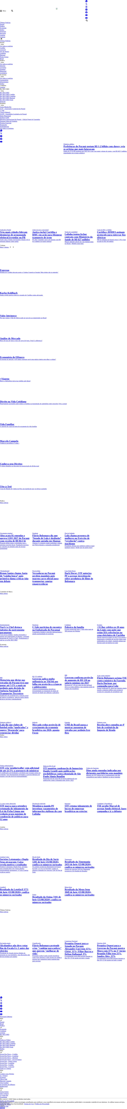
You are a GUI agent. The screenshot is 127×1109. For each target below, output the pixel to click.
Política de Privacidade (7, 1101)
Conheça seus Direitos (7, 1074)
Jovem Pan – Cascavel (7, 1067)
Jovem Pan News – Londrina (9, 1056)
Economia (3, 28)
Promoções (3, 125)
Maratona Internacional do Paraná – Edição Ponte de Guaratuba (20, 119)
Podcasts (2, 101)
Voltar (2, 44)
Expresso (3, 1077)
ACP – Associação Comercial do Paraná (12, 109)
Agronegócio (4, 80)
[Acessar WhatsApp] (86, 2)
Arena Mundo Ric (5, 107)
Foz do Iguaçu (4, 51)
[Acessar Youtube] (86, 16)
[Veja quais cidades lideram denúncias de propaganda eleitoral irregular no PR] (15, 217)
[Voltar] (10, 247)
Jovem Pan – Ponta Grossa (8, 1061)
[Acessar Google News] (86, 18)
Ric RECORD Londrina (7, 96)
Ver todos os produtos (7, 128)
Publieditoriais (4, 126)
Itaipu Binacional (5, 116)
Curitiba (2, 48)
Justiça (2, 30)
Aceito (2, 1106)
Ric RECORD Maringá (7, 98)
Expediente (3, 1097)
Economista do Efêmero (7, 1084)
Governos (3, 67)
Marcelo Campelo (5, 1081)
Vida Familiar (4, 1083)
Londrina (3, 53)
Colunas (2, 37)
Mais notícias (4, 503)
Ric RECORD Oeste (6, 100)
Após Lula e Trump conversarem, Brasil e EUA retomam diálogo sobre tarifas (15, 240)
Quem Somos (4, 1092)
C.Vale (2, 110)
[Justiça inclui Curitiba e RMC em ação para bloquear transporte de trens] (47, 217)
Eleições (2, 66)
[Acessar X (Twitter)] (86, 4)
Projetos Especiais (5, 123)
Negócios (3, 31)
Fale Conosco (4, 1093)
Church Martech (5, 112)
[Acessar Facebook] (86, 13)
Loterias (2, 35)
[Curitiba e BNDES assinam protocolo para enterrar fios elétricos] (112, 217)
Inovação (3, 33)
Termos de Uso (29, 1104)
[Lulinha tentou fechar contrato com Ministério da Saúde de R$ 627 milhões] (80, 218)
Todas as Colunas (5, 1068)
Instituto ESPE (4, 118)
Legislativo (3, 73)
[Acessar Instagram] (86, 10)
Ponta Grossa (4, 57)
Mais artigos (4, 593)
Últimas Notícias (5, 22)
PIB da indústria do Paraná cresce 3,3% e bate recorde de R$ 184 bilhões (111, 240)
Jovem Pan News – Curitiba (9, 1054)
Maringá (2, 55)
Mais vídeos (4, 737)
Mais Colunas (4, 247)
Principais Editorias (6, 1016)
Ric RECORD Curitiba (7, 94)
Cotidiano (3, 1031)
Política (2, 26)
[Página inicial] (30, 995)
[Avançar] (13, 247)
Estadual (2, 69)
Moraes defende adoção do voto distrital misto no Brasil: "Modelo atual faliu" (79, 242)
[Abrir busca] (12, 11)
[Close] (1, 39)
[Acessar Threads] (86, 7)
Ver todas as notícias (6, 46)
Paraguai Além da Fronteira (8, 121)
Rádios (2, 1049)
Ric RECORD (4, 92)
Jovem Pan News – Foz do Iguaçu (11, 1059)
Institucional (4, 1086)
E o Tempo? (4, 1076)
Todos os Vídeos (5, 1040)
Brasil (2, 59)
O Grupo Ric (4, 1095)
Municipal (3, 71)
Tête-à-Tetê (3, 1079)
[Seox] (2, 1108)
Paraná (2, 24)
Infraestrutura (4, 82)
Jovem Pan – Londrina (7, 1063)
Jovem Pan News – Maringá (9, 1058)
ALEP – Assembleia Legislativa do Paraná (13, 114)
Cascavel (3, 50)
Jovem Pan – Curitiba (6, 1065)
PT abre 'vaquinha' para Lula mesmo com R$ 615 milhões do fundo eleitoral (46, 240)
